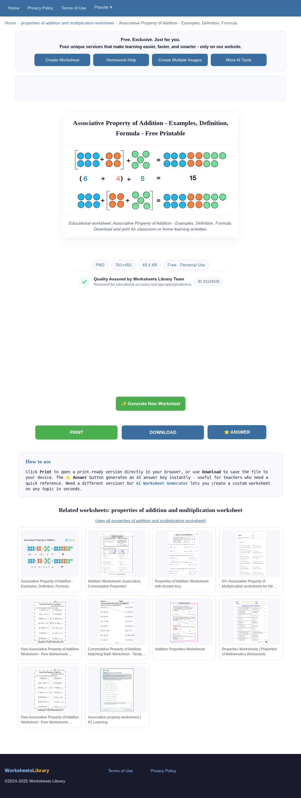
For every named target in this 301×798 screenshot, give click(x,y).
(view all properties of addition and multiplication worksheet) (150, 520)
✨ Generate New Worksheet (150, 403)
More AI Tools (238, 60)
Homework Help (121, 60)
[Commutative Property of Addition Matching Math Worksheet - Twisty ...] (117, 621)
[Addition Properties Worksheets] (184, 621)
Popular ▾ (103, 7)
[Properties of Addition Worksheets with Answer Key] (184, 554)
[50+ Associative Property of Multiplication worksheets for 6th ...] (251, 554)
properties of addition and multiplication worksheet (67, 23)
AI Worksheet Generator (162, 483)
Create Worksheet (62, 60)
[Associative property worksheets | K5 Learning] (117, 690)
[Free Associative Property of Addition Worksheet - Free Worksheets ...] (50, 621)
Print (76, 432)
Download (163, 432)
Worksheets (27, 770)
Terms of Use (73, 8)
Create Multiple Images (180, 60)
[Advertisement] (150, 344)
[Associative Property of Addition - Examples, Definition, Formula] (50, 554)
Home (13, 8)
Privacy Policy (40, 8)
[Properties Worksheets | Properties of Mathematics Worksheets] (251, 621)
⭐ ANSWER (237, 432)
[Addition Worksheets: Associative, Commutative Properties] (117, 554)
